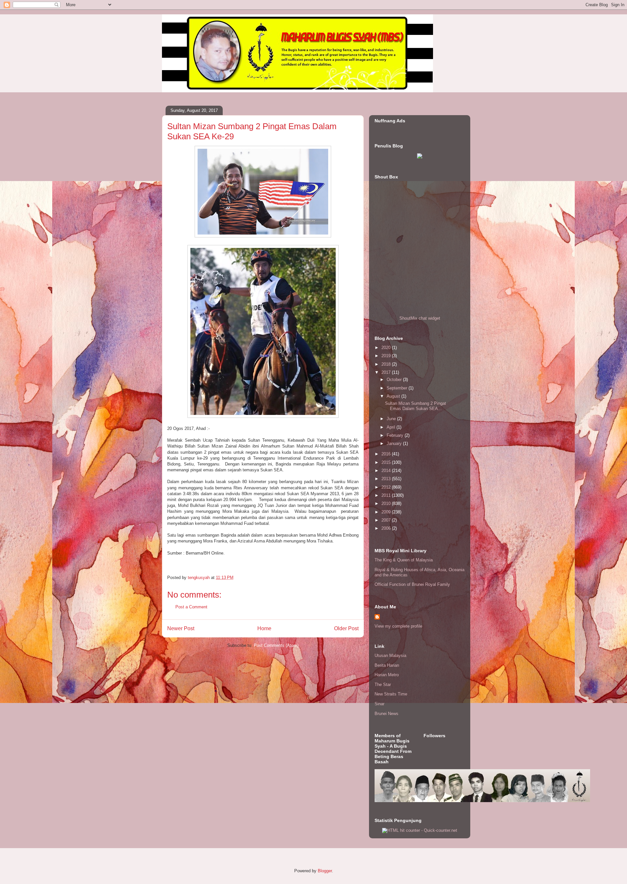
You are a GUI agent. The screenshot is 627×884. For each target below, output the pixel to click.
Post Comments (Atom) (276, 645)
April (391, 427)
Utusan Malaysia (390, 655)
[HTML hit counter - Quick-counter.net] (419, 830)
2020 (386, 347)
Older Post (346, 628)
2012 (386, 487)
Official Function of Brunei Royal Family (412, 584)
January (395, 443)
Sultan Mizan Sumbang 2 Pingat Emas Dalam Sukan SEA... (415, 406)
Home (264, 628)
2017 (386, 372)
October (395, 379)
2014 (386, 470)
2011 (386, 495)
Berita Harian (387, 665)
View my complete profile (398, 626)
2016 (386, 453)
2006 (386, 528)
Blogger (325, 870)
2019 (386, 355)
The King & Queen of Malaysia (404, 559)
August (394, 396)
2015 (386, 462)
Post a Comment (191, 606)
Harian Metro (387, 674)
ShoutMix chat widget (419, 318)
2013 (386, 478)
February (396, 435)
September (398, 388)
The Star (383, 684)
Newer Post (180, 628)
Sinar (379, 703)
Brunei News (386, 713)
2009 (386, 512)
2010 (386, 503)
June (392, 418)
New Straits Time (391, 694)
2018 (386, 364)
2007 (386, 520)
